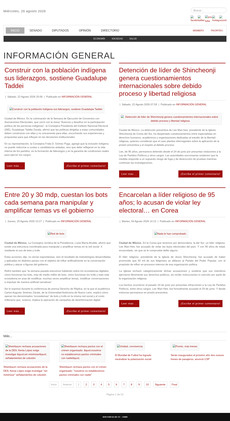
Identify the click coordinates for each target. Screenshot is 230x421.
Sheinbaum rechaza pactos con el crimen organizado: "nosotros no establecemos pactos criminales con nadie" (82, 371)
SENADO (35, 30)
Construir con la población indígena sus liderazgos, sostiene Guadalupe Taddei (55, 77)
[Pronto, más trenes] (185, 346)
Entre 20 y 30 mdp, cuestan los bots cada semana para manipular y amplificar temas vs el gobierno (56, 202)
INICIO (15, 30)
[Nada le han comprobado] (170, 233)
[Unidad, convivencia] (130, 346)
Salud (133, 38)
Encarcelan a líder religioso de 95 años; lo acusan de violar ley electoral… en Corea (167, 202)
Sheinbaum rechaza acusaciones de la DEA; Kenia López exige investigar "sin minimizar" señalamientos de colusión (25, 371)
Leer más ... (15, 166)
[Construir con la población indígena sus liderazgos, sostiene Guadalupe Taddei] (56, 109)
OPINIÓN (85, 30)
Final (174, 384)
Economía (99, 38)
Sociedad (117, 38)
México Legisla (115, 12)
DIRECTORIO (110, 30)
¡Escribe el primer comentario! (86, 166)
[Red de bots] (56, 233)
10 (147, 384)
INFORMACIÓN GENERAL (77, 96)
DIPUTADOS (60, 30)
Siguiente (160, 384)
